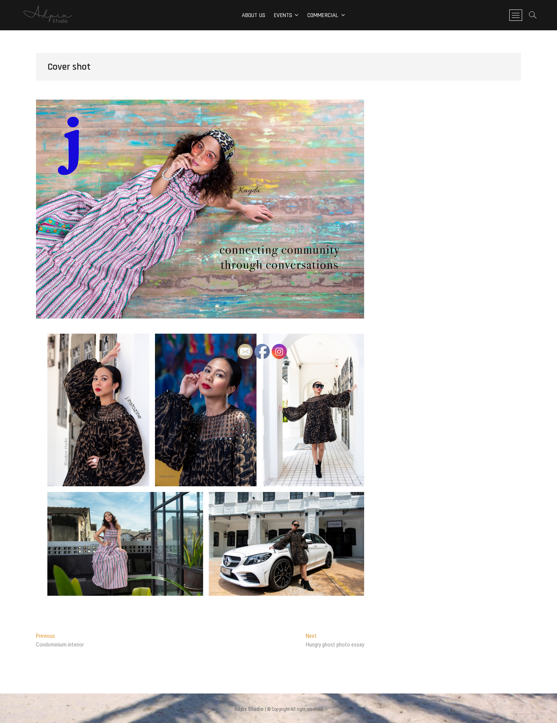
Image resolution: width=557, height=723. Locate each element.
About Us (254, 15)
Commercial (323, 15)
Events (283, 15)
